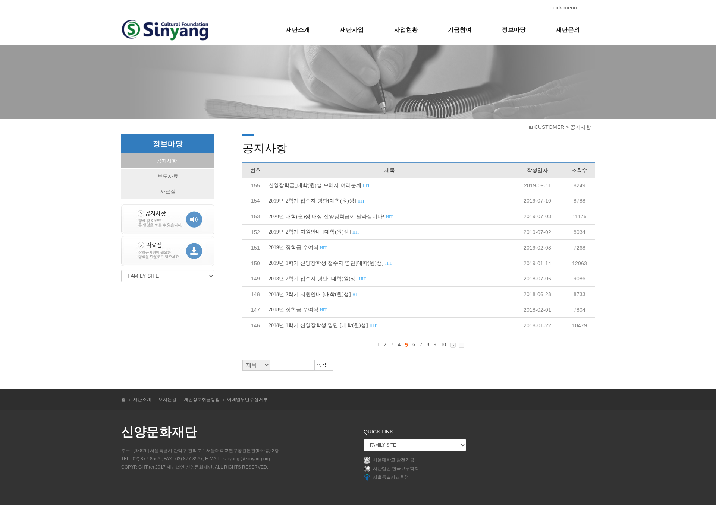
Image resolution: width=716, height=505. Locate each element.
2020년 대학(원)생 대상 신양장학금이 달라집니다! (330, 216)
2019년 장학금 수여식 (297, 247)
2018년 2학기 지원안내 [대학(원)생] (313, 294)
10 (443, 344)
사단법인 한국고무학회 (396, 468)
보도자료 (167, 176)
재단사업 (352, 29)
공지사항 (166, 161)
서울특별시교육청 (391, 477)
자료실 (168, 191)
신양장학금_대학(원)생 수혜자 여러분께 (319, 185)
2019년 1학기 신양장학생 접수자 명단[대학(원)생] (330, 263)
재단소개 (298, 29)
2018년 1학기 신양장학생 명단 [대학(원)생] (322, 325)
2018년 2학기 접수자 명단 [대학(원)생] (317, 279)
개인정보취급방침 (202, 399)
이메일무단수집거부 (247, 399)
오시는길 (167, 399)
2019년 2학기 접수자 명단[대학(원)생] (316, 201)
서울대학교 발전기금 (393, 460)
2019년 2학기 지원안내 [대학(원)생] (313, 232)
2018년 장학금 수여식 (297, 309)
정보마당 (514, 29)
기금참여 (460, 29)
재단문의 (568, 29)
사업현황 (406, 29)
